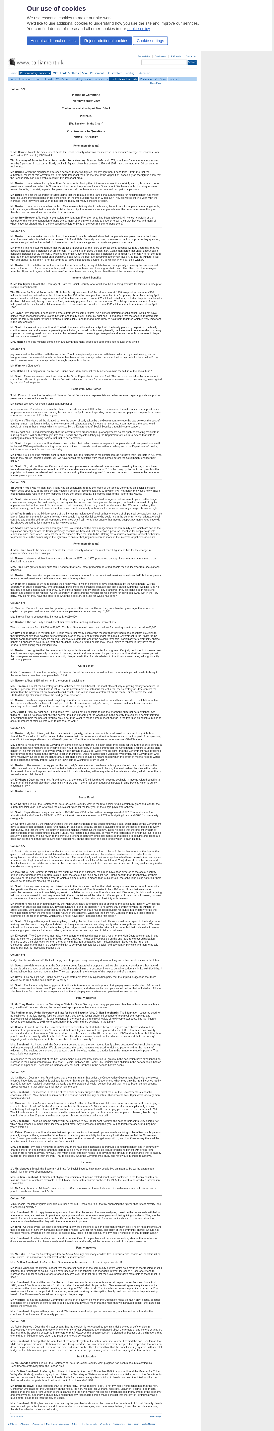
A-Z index (12, 1424)
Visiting (130, 73)
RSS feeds (176, 56)
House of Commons (20, 79)
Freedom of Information (57, 1424)
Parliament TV (148, 79)
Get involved (115, 73)
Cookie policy (133, 1424)
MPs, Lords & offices (66, 73)
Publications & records (124, 79)
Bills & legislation (81, 79)
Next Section (17, 1417)
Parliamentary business (35, 73)
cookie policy (138, 28)
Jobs (74, 1424)
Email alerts (160, 56)
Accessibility (144, 56)
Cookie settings (150, 40)
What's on (62, 79)
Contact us (191, 56)
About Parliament (93, 73)
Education (144, 73)
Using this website (88, 1424)
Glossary (24, 1424)
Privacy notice (119, 1424)
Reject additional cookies (106, 40)
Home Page (155, 83)
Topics (173, 79)
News (163, 79)
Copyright (105, 1424)
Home (13, 73)
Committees (101, 79)
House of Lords (44, 79)
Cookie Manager (148, 1424)
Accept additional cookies (53, 40)
